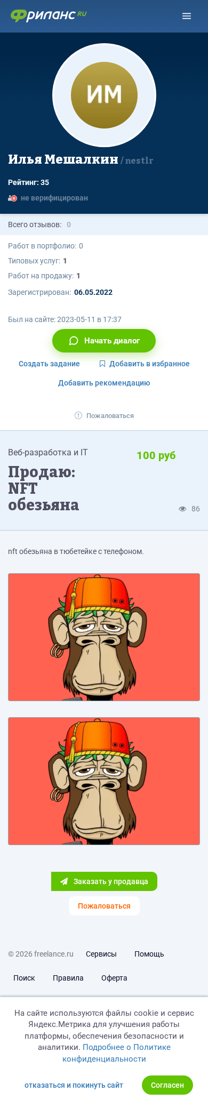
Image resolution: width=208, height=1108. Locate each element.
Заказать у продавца (110, 881)
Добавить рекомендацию (104, 383)
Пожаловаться (110, 416)
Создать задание (49, 363)
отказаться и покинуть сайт (74, 1085)
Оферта (114, 978)
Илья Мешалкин (81, 159)
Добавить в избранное (149, 363)
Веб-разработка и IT (48, 452)
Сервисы (101, 954)
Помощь (149, 954)
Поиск (24, 978)
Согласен (167, 1085)
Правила (68, 978)
